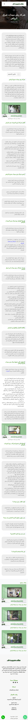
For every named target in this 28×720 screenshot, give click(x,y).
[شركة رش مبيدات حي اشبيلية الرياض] (14, 616)
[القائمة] (4, 4)
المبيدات (8, 371)
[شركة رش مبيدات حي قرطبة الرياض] (14, 593)
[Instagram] (13, 682)
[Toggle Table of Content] (17, 74)
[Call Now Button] (3, 717)
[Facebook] (17, 682)
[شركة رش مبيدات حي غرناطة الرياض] (14, 639)
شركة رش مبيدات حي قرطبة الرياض (18, 604)
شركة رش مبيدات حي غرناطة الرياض (18, 650)
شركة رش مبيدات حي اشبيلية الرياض (18, 627)
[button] (25, 717)
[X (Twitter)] (15, 682)
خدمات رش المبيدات (14, 21)
